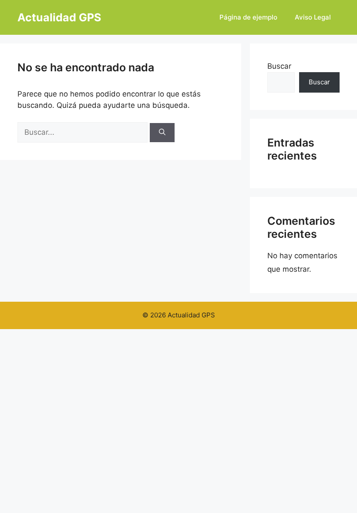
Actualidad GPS (59, 17)
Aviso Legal (313, 17)
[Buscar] (162, 133)
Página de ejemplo (248, 17)
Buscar (279, 66)
